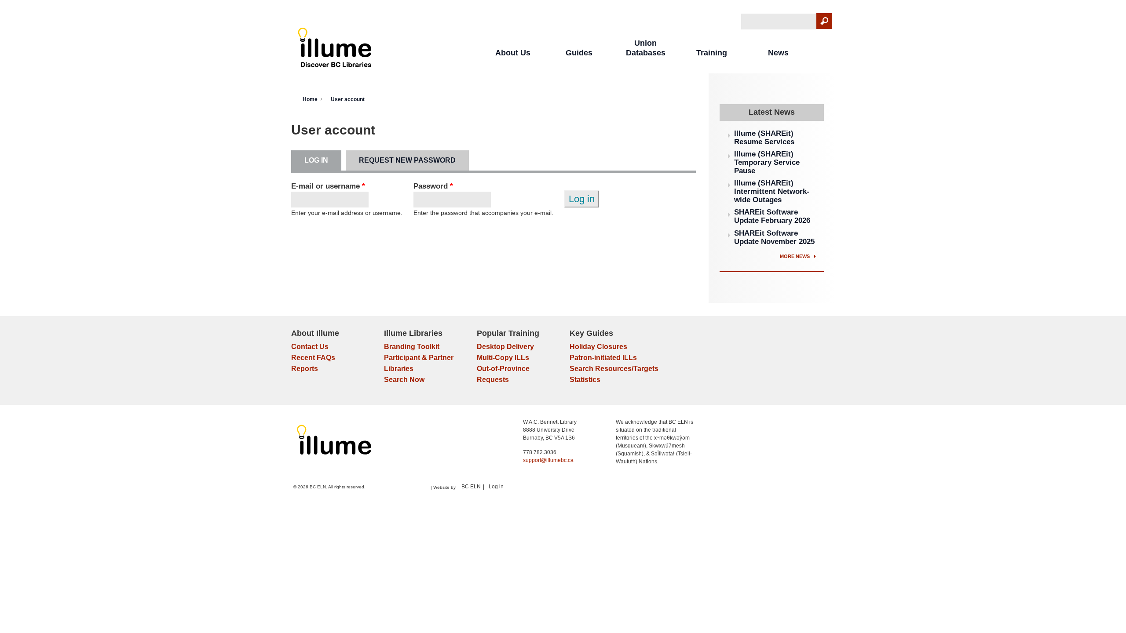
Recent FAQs (313, 357)
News (778, 52)
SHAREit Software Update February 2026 (772, 216)
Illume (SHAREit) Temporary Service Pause (767, 162)
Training (711, 52)
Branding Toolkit (411, 346)
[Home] (335, 49)
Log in (322, 160)
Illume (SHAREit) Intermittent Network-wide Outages (771, 191)
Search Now (404, 379)
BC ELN (471, 487)
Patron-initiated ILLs (603, 357)
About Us (512, 52)
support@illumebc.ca (548, 460)
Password (433, 186)
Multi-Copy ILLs (503, 357)
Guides (579, 52)
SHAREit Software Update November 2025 (774, 237)
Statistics (585, 379)
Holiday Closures (598, 346)
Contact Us (310, 346)
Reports (304, 368)
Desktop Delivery (505, 346)
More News (795, 256)
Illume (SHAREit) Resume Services (764, 137)
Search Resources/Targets (614, 368)
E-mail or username (328, 186)
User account (348, 99)
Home (310, 99)
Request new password (407, 160)
